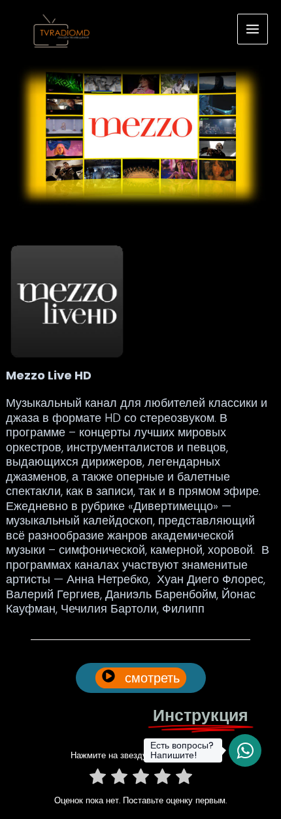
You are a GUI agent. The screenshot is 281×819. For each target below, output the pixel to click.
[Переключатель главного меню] (253, 29)
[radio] (98, 779)
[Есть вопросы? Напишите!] (245, 750)
